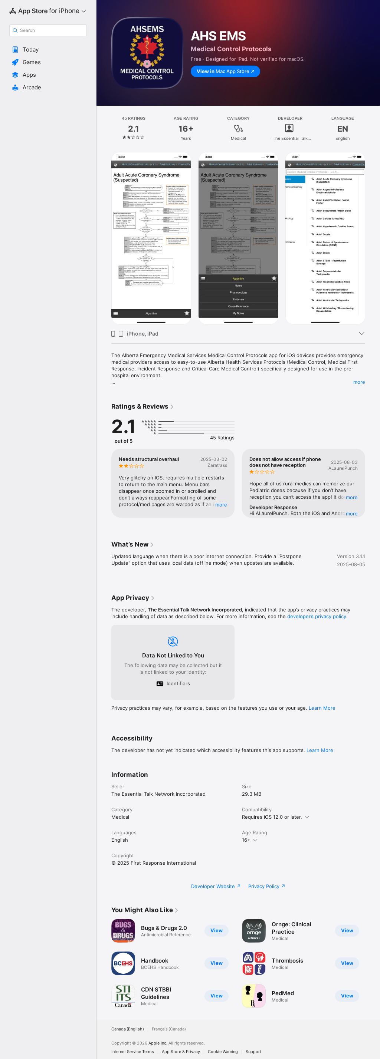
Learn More (322, 708)
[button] (48, 49)
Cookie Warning (223, 1052)
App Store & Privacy (181, 1052)
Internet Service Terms (132, 1052)
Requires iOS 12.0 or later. (272, 817)
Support (253, 1052)
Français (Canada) (169, 1029)
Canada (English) (127, 1029)
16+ (246, 840)
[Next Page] (372, 129)
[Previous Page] (104, 129)
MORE (221, 505)
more (359, 382)
